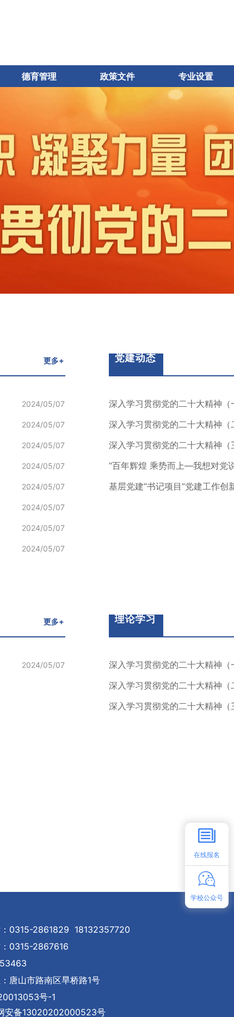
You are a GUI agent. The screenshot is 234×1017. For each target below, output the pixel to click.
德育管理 (39, 76)
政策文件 (117, 76)
